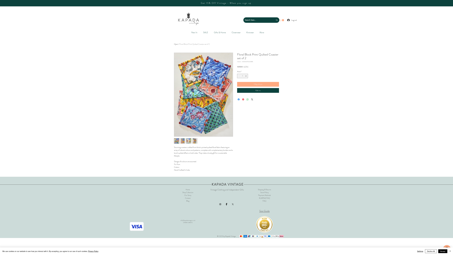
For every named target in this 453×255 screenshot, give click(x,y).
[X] (233, 204)
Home (188, 189)
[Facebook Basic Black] (226, 204)
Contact (188, 198)
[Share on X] (252, 99)
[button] (282, 20)
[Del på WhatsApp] (247, 99)
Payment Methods (264, 195)
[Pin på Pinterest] (243, 99)
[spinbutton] (242, 76)
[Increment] (246, 76)
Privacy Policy (93, 251)
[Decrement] (238, 76)
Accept (442, 251)
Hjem (176, 44)
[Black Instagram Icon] (220, 204)
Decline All (431, 251)
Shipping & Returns (264, 189)
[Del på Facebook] (238, 99)
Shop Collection (187, 192)
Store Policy (264, 192)
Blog (187, 201)
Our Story (187, 195)
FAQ (264, 201)
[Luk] (450, 251)
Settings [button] (420, 251)
